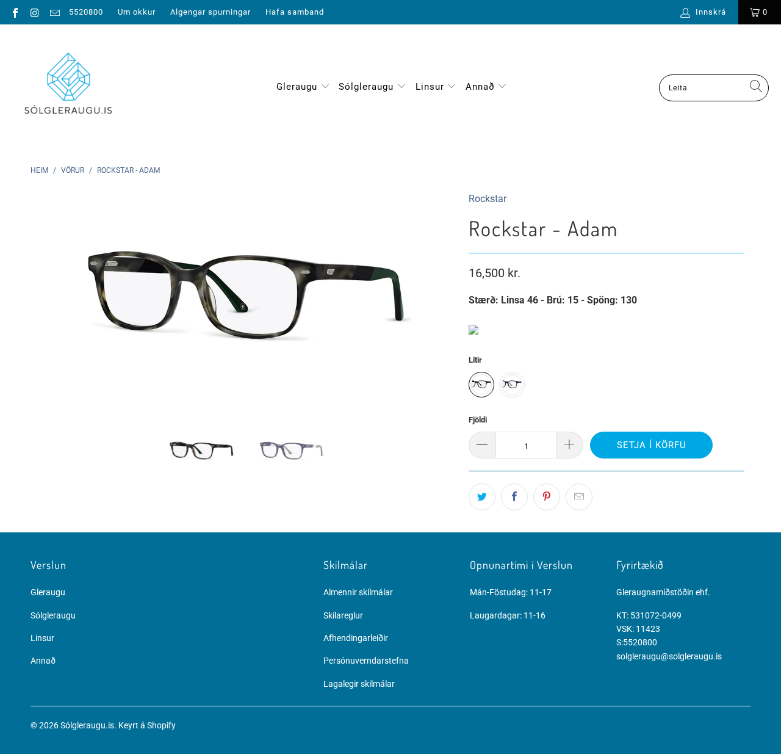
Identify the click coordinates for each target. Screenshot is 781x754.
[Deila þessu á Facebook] (514, 497)
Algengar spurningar (210, 11)
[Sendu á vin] (579, 497)
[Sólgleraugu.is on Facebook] (14, 11)
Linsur (431, 86)
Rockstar (487, 199)
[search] (714, 87)
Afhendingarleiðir (355, 638)
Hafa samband (294, 11)
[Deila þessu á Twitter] (482, 497)
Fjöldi (478, 419)
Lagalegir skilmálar (359, 684)
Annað (482, 86)
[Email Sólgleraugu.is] (54, 11)
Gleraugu (296, 86)
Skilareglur (343, 615)
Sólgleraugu (366, 86)
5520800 (86, 11)
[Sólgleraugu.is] (68, 88)
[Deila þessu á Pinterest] (546, 497)
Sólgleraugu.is (87, 725)
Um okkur (137, 11)
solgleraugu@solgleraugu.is (669, 656)
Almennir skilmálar (358, 592)
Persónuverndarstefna (366, 660)
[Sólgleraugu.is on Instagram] (34, 11)
